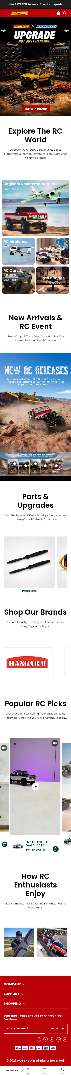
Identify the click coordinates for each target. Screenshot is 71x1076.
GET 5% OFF (11, 1070)
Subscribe (57, 1028)
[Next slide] (41, 967)
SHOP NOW (10, 189)
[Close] (22, 1070)
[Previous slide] (29, 967)
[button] (6, 13)
